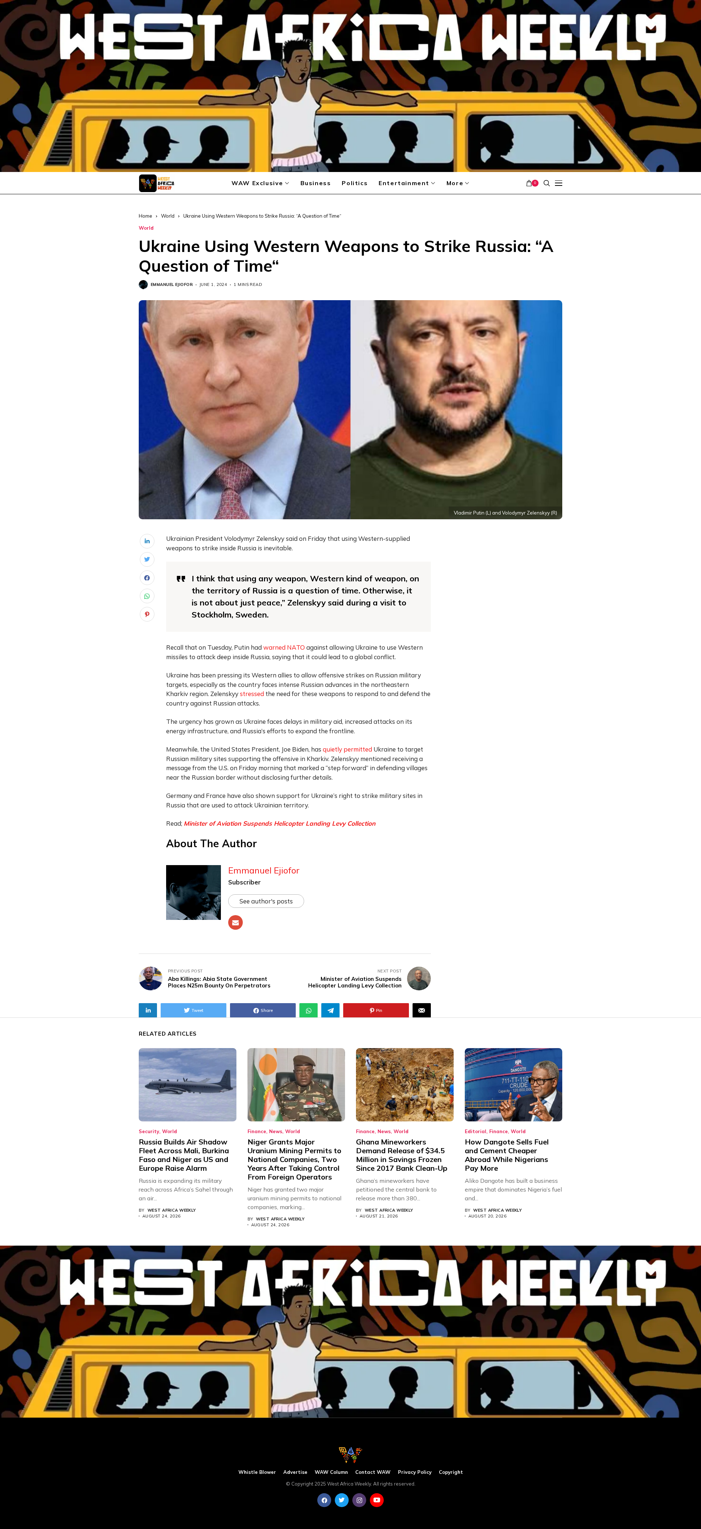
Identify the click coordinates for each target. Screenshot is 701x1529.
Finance (257, 1131)
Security (149, 1131)
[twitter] (342, 1500)
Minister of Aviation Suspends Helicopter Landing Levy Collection (279, 823)
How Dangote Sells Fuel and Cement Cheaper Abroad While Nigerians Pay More (507, 1155)
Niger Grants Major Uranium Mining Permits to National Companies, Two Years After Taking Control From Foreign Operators (294, 1159)
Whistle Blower (257, 1472)
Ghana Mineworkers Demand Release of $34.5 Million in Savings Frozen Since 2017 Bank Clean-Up (401, 1155)
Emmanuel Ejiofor (172, 284)
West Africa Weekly (172, 1210)
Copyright (451, 1472)
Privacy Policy (415, 1472)
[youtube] (377, 1500)
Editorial (475, 1131)
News (275, 1131)
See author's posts (266, 901)
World (168, 216)
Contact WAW (373, 1472)
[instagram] (359, 1500)
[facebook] (324, 1500)
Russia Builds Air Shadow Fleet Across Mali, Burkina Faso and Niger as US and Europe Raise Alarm (184, 1155)
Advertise (295, 1472)
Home (145, 216)
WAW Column (331, 1472)
